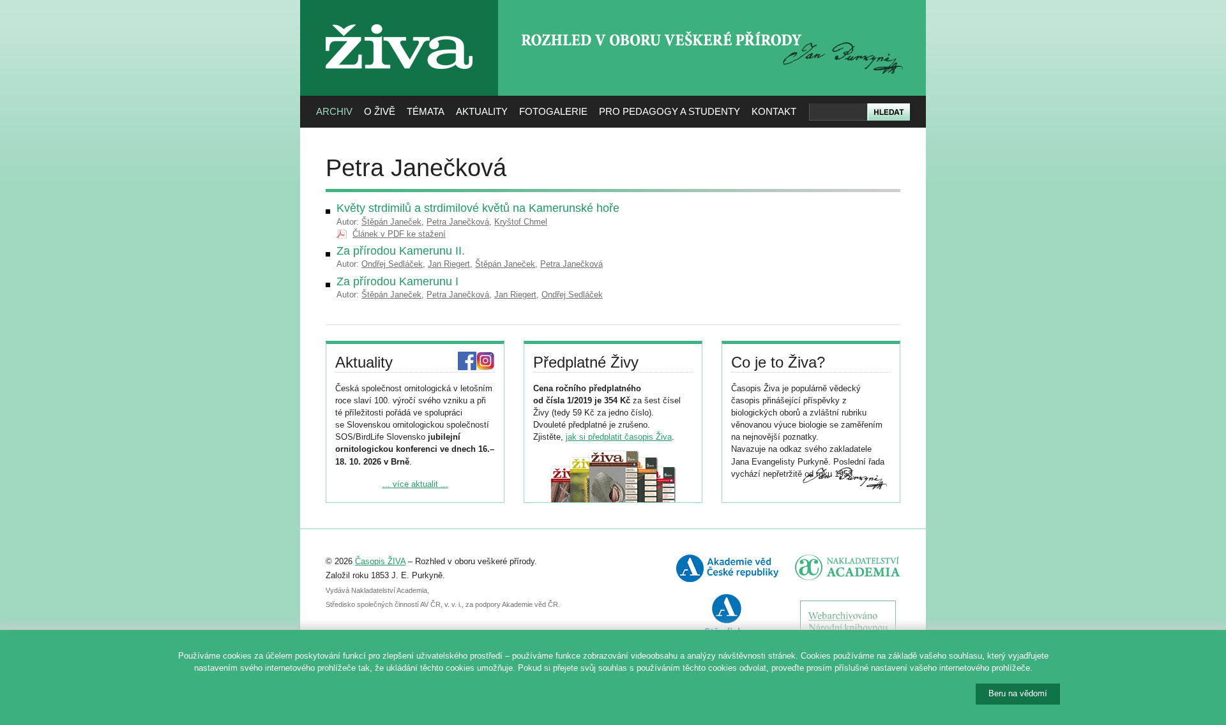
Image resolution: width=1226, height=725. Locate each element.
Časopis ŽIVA (380, 561)
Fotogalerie (553, 111)
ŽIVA (399, 19)
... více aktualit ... (415, 484)
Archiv (334, 111)
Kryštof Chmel (520, 222)
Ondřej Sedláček (392, 264)
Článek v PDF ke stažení (399, 234)
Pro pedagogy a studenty (669, 111)
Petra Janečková (458, 222)
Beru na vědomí (1017, 693)
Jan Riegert (449, 264)
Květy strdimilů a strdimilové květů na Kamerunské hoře (478, 208)
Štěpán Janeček (391, 222)
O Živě (379, 111)
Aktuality (482, 111)
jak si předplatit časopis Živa (619, 437)
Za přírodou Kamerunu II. (401, 250)
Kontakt (774, 111)
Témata (425, 111)
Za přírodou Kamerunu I (397, 281)
